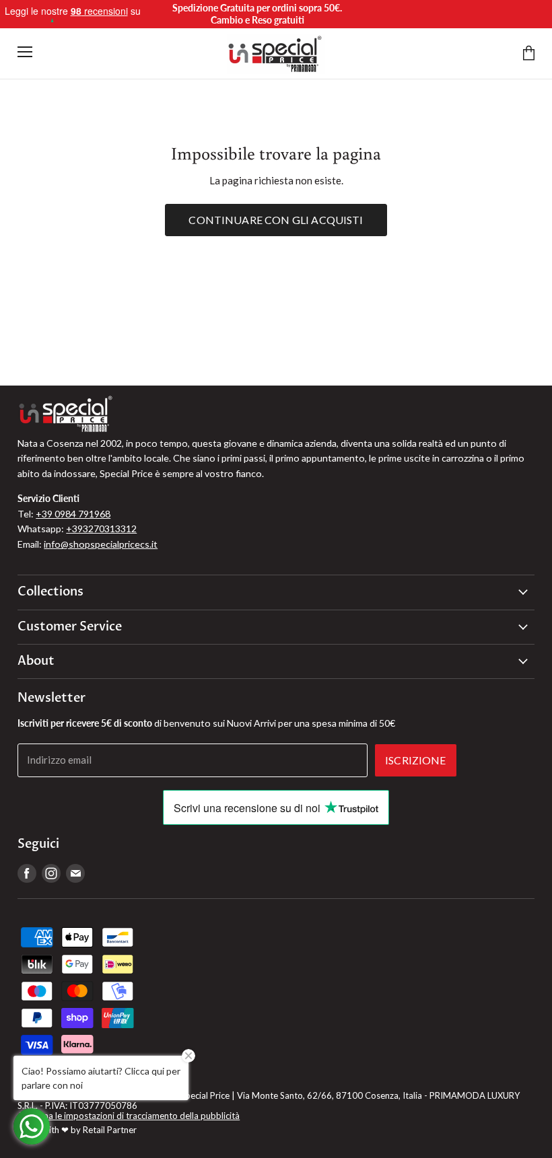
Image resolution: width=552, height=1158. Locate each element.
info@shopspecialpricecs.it (101, 544)
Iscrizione (415, 760)
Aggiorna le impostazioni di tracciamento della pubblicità (129, 1115)
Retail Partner (110, 1129)
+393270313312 (101, 528)
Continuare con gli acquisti (275, 219)
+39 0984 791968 (73, 513)
